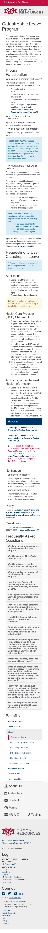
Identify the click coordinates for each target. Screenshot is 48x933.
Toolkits (35, 814)
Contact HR (6, 910)
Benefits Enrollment (15, 721)
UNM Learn (6, 882)
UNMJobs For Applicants (12, 877)
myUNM (5, 874)
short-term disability (27, 246)
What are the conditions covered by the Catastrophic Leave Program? (23, 548)
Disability (11, 732)
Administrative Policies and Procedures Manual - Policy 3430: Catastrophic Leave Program (22, 512)
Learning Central (8, 867)
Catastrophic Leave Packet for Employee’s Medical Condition (21, 428)
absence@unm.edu (28, 530)
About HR (15, 785)
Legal (4, 918)
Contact (13, 800)
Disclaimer (5, 923)
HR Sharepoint (8, 864)
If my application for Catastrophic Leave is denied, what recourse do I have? (24, 596)
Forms (12, 807)
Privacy (4, 921)
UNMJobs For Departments (13, 879)
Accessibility (6, 915)
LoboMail (5, 869)
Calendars (14, 793)
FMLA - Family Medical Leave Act (24, 742)
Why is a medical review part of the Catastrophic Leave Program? (23, 574)
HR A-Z (13, 814)
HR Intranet (6, 861)
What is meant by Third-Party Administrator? (22, 557)
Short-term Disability (18, 758)
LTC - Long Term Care (19, 747)
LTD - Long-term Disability (20, 752)
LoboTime (6, 872)
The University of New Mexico (16, 2)
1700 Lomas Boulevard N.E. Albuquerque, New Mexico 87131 (15, 841)
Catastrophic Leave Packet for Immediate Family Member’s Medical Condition (23, 438)
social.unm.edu (15, 897)
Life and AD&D (14, 773)
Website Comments (8, 913)
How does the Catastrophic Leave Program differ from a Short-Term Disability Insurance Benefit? (23, 585)
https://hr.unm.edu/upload (19, 456)
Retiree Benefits (14, 779)
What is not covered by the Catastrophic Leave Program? (22, 565)
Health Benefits (14, 726)
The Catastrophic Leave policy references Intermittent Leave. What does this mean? (22, 704)
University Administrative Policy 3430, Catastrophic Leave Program (23, 109)
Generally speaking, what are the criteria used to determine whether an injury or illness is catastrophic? (23, 630)
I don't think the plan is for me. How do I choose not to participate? (22, 619)
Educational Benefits (16, 768)
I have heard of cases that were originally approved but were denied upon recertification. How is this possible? (23, 608)
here (8, 135)
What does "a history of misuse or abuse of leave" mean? (23, 659)
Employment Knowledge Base (14, 859)
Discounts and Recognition (18, 763)
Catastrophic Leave (18, 737)
